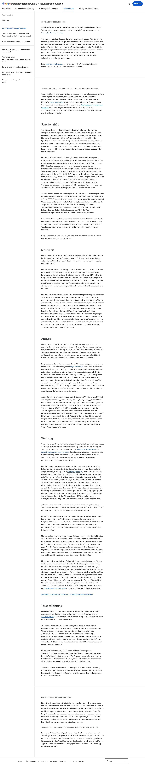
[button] (129, 3)
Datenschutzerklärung (24, 9)
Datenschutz (42, 761)
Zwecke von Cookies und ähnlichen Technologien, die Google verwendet (16, 35)
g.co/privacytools (56, 102)
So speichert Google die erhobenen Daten (16, 81)
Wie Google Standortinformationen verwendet (16, 50)
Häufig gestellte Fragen (88, 9)
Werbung (5, 20)
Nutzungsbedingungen (48, 9)
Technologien (68, 9)
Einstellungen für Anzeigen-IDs (55, 588)
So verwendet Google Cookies (14, 28)
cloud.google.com (74, 472)
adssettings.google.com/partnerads (54, 452)
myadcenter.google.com (85, 449)
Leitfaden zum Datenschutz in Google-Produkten (17, 73)
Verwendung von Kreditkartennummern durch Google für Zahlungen (16, 59)
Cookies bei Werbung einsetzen (52, 33)
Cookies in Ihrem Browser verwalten (16, 41)
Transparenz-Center (76, 761)
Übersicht (6, 9)
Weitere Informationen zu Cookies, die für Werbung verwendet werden (66, 594)
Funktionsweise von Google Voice (15, 67)
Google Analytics (75, 367)
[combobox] (116, 761)
